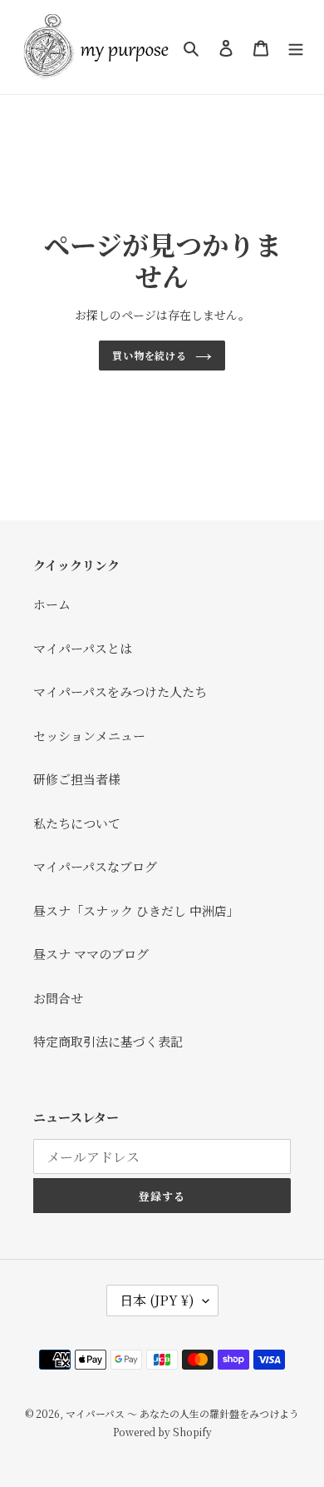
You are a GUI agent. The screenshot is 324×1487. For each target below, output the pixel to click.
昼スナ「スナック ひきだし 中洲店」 (136, 910)
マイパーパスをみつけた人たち (120, 691)
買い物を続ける (150, 355)
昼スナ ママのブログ (91, 953)
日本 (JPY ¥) (157, 1300)
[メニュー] (295, 47)
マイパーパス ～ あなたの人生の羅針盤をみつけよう (182, 1413)
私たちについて (76, 823)
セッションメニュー (89, 735)
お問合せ (58, 998)
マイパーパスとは (82, 648)
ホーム (52, 604)
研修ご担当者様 (76, 779)
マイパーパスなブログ (95, 866)
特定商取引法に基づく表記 (108, 1041)
